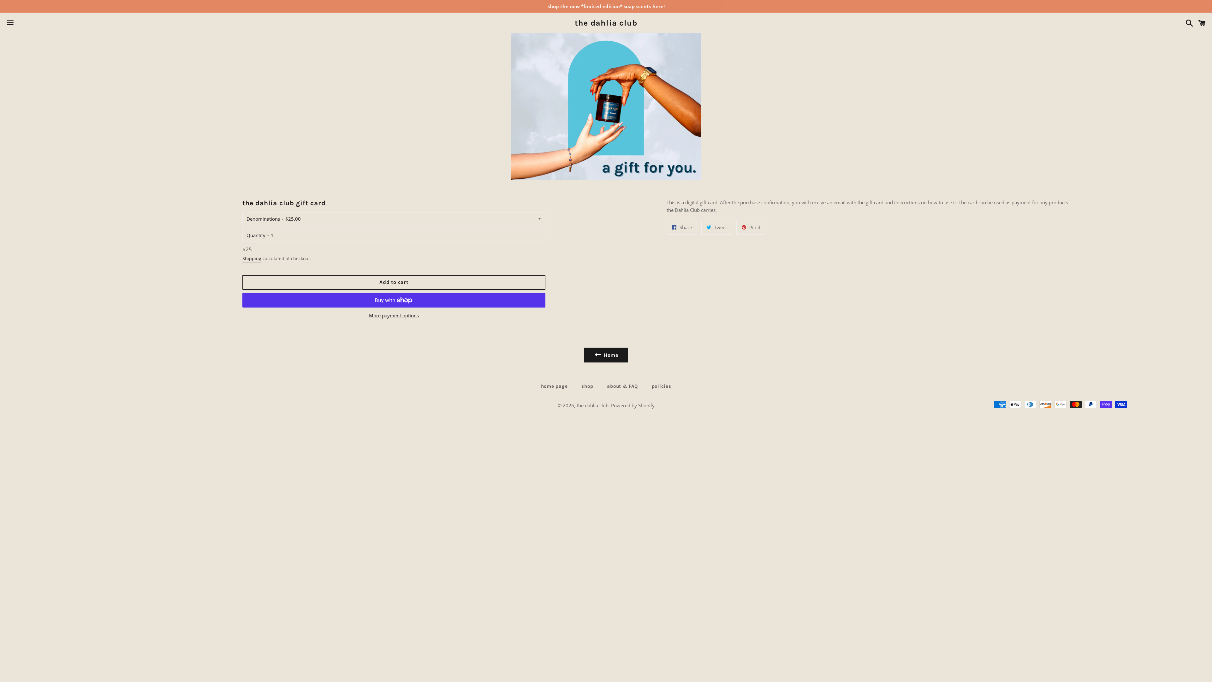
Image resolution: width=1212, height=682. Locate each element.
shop (587, 386)
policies (661, 386)
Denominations (263, 219)
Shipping (251, 258)
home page (554, 386)
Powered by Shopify (633, 405)
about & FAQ (622, 386)
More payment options (394, 315)
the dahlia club (606, 22)
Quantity (256, 235)
